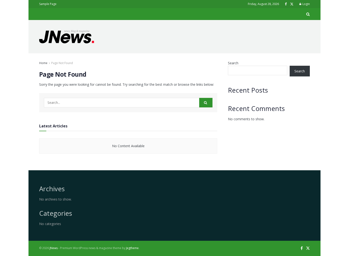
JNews (54, 248)
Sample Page (48, 4)
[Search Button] (205, 102)
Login (306, 4)
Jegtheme (132, 248)
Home (43, 63)
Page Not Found (62, 63)
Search (233, 63)
